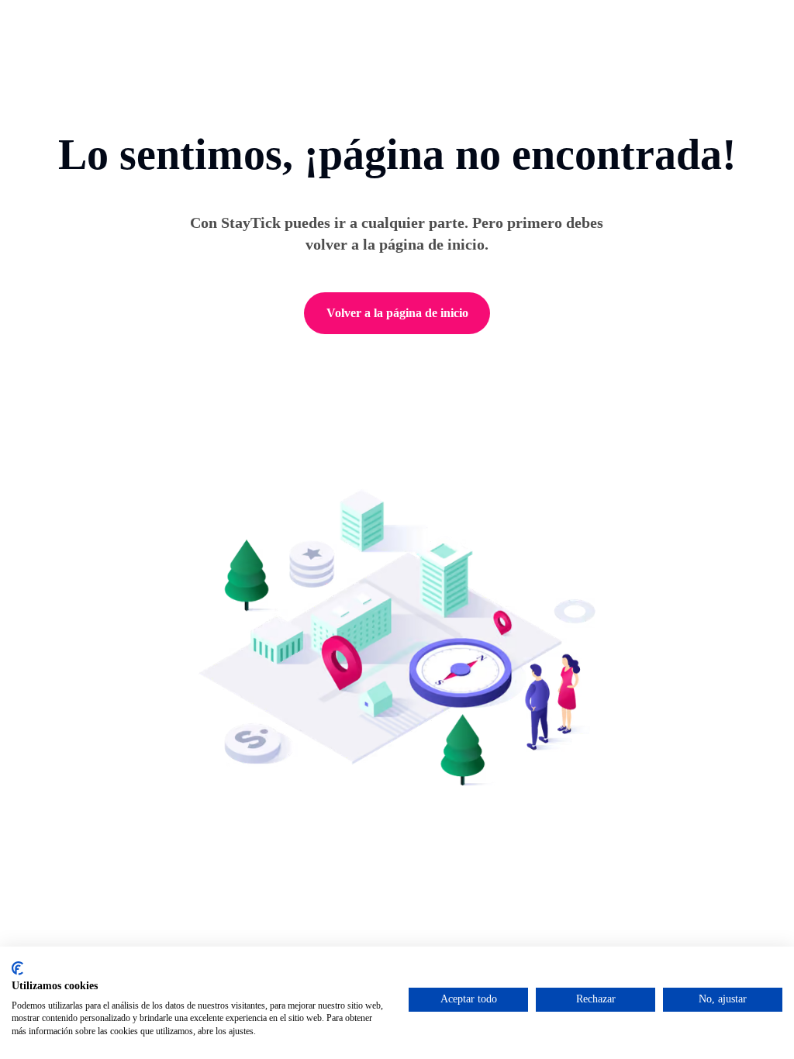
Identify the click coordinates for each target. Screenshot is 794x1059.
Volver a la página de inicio (397, 312)
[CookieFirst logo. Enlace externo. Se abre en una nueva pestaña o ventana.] (17, 968)
